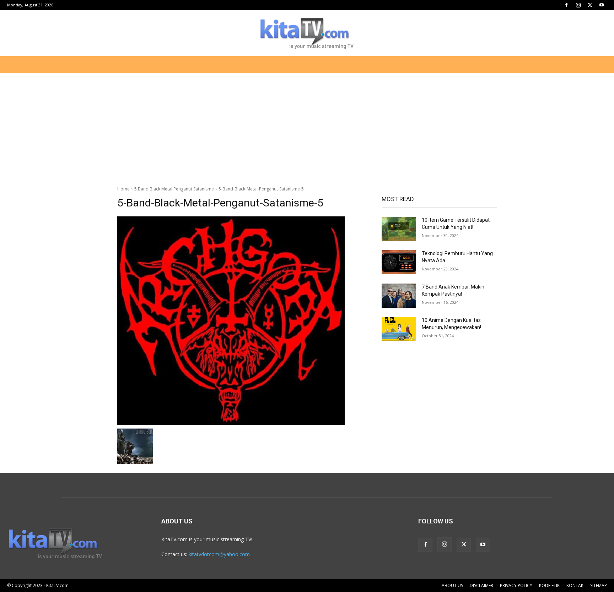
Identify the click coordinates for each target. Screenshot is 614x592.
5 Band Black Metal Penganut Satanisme (174, 189)
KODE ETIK (549, 585)
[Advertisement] (307, 126)
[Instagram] (578, 5)
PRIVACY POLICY (516, 585)
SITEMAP (598, 585)
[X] (590, 5)
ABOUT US (452, 585)
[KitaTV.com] (307, 33)
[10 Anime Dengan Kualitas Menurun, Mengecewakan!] (399, 329)
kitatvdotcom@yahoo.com (219, 554)
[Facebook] (566, 5)
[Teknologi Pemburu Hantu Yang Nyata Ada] (399, 262)
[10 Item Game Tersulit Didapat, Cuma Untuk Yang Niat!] (399, 229)
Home (123, 189)
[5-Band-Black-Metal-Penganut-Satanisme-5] (241, 320)
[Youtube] (601, 5)
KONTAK (574, 585)
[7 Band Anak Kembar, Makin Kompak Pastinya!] (399, 296)
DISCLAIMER (481, 585)
